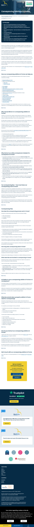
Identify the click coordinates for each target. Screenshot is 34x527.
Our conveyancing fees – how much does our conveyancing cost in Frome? (17, 30)
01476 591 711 (17, 377)
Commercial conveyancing (7, 100)
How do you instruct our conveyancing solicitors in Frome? (15, 38)
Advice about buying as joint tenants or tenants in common (12, 88)
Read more (7, 423)
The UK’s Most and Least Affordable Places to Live (15, 438)
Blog (2, 473)
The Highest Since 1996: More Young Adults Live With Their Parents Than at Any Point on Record (16, 419)
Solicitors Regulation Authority (19, 503)
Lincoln (2, 481)
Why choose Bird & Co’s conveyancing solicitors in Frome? (15, 26)
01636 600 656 (17, 525)
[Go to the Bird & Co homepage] (4, 4)
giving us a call (23, 354)
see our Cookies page (25, 516)
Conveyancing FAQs (8, 32)
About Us (3, 470)
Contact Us (3, 475)
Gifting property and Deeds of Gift (8, 96)
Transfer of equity (5, 95)
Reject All (24, 521)
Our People (3, 472)
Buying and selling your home (7, 80)
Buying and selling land (6, 99)
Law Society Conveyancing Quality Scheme (21, 130)
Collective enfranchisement (7, 92)
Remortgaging (4, 86)
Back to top (3, 70)
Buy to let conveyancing (6, 97)
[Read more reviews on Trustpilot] (29, 2)
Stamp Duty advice (5, 101)
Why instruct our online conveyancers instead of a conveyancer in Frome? (17, 28)
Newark (2, 482)
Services (2, 471)
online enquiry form (4, 335)
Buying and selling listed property (8, 90)
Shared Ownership (6, 83)
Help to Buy (5, 82)
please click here (22, 517)
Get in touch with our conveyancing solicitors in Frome (14, 40)
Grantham (3, 480)
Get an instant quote (17, 374)
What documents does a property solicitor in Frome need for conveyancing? (16, 37)
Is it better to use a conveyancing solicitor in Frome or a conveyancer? (15, 34)
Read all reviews (14, 401)
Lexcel (10, 144)
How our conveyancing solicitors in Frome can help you (14, 24)
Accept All (10, 521)
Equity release (4, 87)
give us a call (27, 66)
